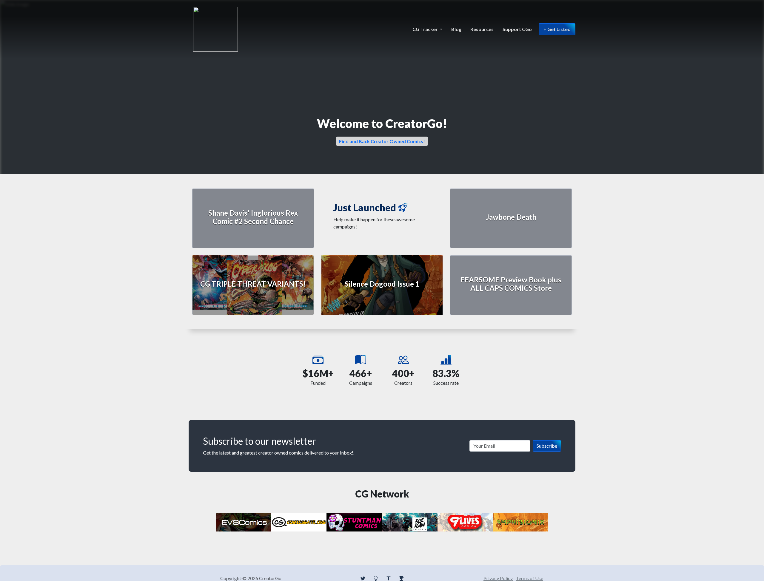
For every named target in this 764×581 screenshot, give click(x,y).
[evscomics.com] (243, 521)
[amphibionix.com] (521, 521)
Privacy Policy (498, 578)
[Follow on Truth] (388, 578)
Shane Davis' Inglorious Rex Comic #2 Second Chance (253, 217)
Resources (482, 29)
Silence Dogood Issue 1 (382, 283)
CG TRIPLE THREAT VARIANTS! (253, 283)
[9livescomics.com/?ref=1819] (465, 521)
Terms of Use (529, 578)
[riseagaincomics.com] (410, 521)
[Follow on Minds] (375, 578)
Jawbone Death (511, 217)
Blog (456, 29)
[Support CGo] (401, 578)
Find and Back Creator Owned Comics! (382, 141)
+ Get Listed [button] (557, 29)
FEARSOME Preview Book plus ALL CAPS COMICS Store (510, 284)
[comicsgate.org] (299, 521)
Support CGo (517, 29)
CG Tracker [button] (425, 29)
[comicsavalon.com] (354, 521)
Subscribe (547, 446)
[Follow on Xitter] (363, 578)
